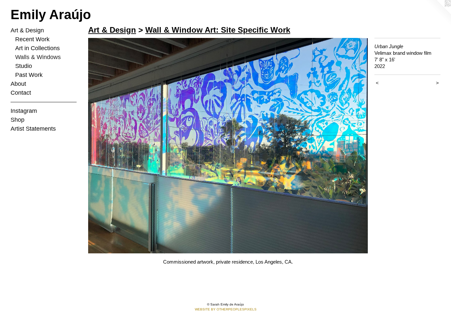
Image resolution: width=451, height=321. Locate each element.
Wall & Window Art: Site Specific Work (217, 29)
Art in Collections (37, 48)
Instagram (24, 111)
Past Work (29, 75)
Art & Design (27, 30)
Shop (17, 119)
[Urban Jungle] (228, 145)
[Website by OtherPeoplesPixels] (438, 13)
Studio (23, 66)
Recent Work (32, 39)
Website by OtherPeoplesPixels (226, 309)
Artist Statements (33, 128)
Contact (21, 92)
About (18, 83)
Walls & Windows (38, 57)
